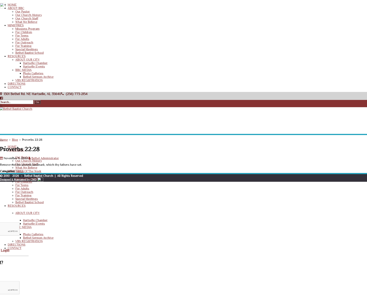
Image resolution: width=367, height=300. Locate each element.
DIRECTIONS (16, 83)
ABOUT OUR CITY (27, 59)
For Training (23, 46)
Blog (15, 140)
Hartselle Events (34, 66)
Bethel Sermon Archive (38, 77)
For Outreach (24, 42)
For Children (23, 32)
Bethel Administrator (45, 158)
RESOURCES (17, 56)
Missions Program (27, 29)
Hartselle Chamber (35, 63)
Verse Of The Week (28, 171)
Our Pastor (22, 11)
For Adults (22, 39)
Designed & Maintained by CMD (18, 179)
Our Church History (28, 15)
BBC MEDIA (23, 70)
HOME (12, 4)
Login (5, 250)
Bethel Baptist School (29, 53)
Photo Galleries (33, 73)
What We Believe (26, 22)
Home (4, 140)
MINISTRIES (16, 25)
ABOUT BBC (16, 8)
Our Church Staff (26, 18)
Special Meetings (26, 49)
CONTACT (14, 87)
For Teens (21, 35)
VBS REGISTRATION (29, 80)
